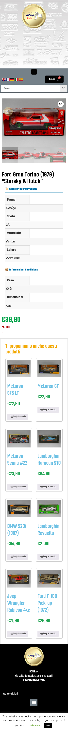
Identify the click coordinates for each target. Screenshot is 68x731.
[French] (8, 79)
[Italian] (17, 79)
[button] (34, 72)
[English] (4, 79)
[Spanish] (21, 79)
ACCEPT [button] (48, 725)
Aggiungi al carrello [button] (18, 417)
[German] (12, 79)
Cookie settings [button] (35, 725)
